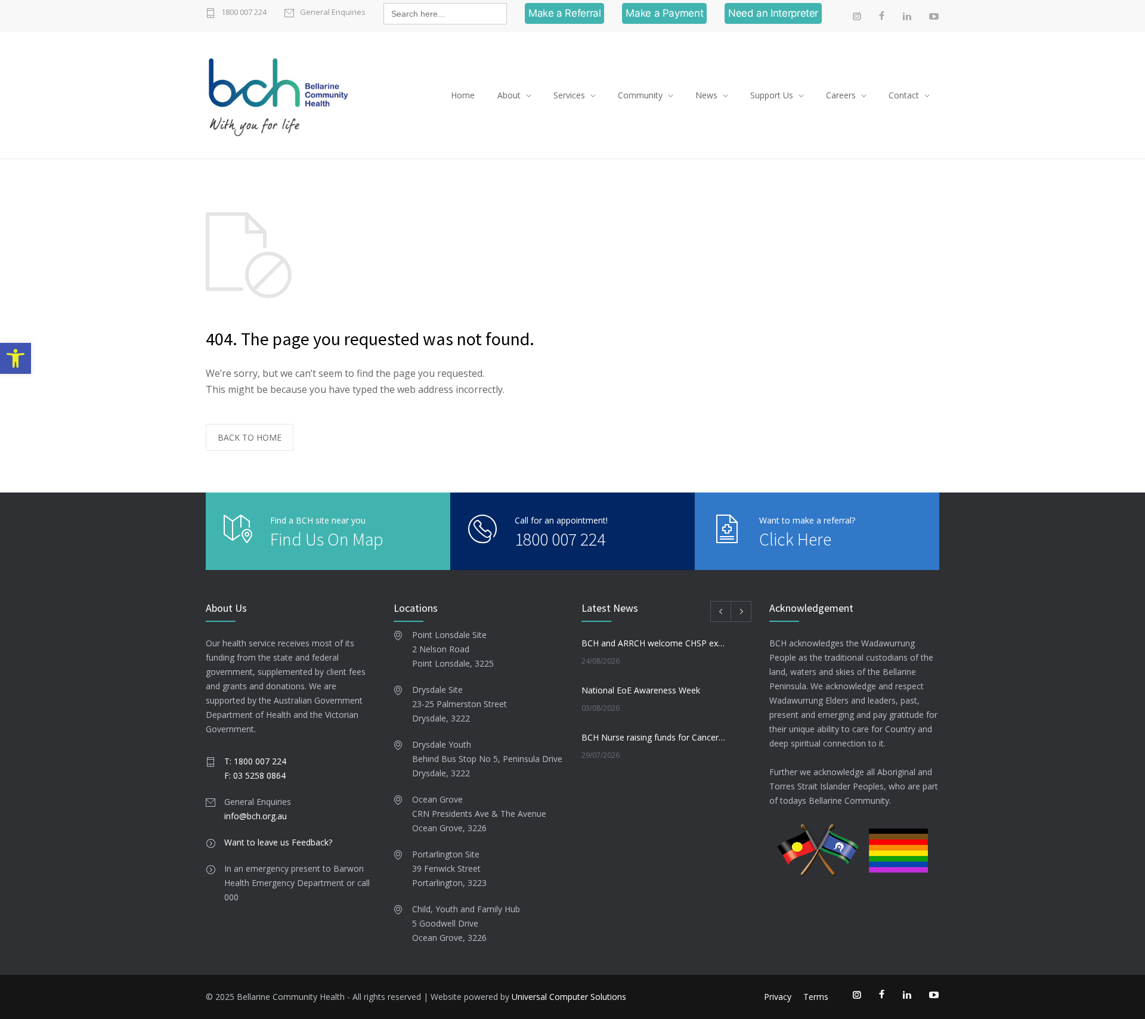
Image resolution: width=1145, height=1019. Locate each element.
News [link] (706, 95)
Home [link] (463, 95)
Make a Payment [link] (664, 13)
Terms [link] (815, 996)
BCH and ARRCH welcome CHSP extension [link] (653, 643)
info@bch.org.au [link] (255, 816)
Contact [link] (904, 95)
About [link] (509, 95)
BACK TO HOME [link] (249, 437)
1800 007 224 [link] (244, 12)
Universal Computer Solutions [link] (569, 996)
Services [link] (569, 95)
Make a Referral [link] (564, 13)
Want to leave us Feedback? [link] (278, 842)
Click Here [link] (795, 539)
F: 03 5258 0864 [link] (255, 775)
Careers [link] (841, 95)
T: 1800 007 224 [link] (255, 761)
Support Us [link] (771, 95)
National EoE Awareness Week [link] (640, 690)
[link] (15, 358)
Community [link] (640, 95)
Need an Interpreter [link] (773, 13)
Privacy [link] (777, 996)
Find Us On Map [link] (326, 539)
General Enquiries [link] (333, 12)
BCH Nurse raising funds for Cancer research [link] (653, 737)
